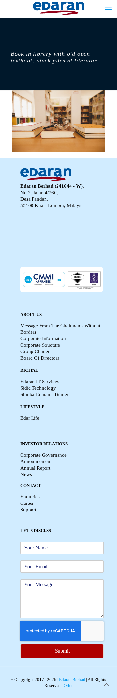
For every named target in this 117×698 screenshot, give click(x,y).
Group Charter (35, 351)
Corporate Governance (43, 455)
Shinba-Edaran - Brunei (44, 394)
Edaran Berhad (71, 679)
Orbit (68, 685)
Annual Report (35, 468)
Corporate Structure (40, 345)
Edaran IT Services (39, 381)
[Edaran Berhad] (58, 8)
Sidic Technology (38, 388)
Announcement (36, 461)
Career (27, 503)
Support (28, 509)
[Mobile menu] (108, 9)
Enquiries (30, 496)
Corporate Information (43, 338)
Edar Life (29, 418)
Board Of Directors (39, 357)
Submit (62, 651)
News (26, 474)
